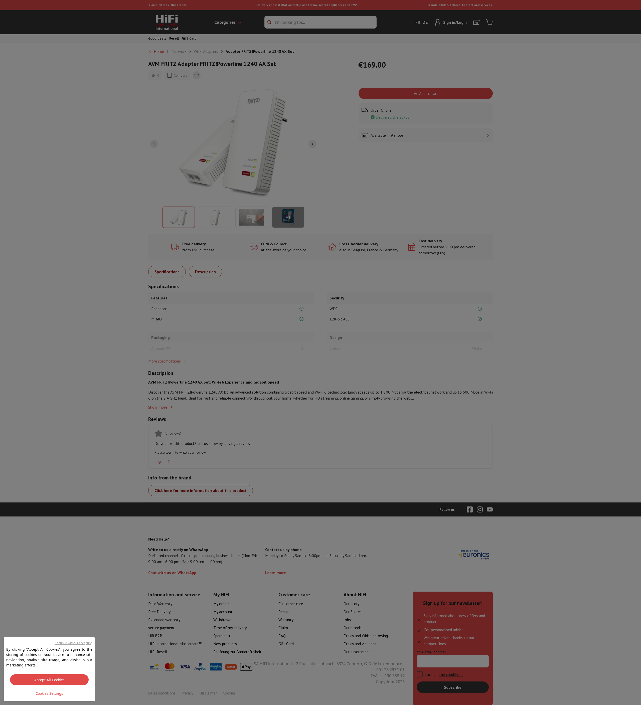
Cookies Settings (49, 693)
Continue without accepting (73, 643)
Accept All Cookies (49, 679)
